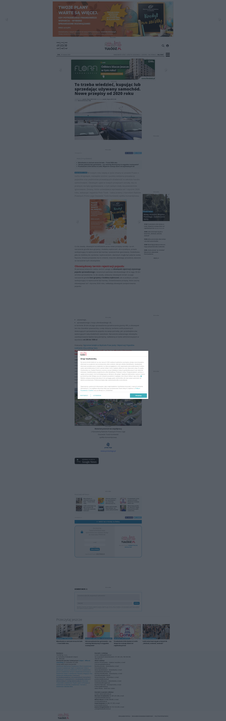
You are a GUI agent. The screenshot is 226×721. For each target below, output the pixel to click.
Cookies (91, 390)
